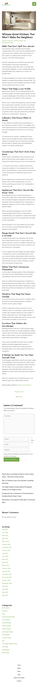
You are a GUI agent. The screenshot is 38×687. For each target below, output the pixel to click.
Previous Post (19, 392)
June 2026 (5, 532)
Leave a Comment (7, 40)
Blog (3, 614)
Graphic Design (6, 626)
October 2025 (6, 550)
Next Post (19, 397)
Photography (6, 635)
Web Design (5, 652)
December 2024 (7, 574)
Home (19, 665)
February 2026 (6, 544)
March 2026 (5, 541)
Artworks (5, 611)
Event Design (6, 620)
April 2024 (5, 595)
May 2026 (5, 535)
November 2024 (7, 577)
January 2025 (6, 571)
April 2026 (5, 538)
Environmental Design (8, 617)
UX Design (5, 647)
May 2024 (5, 592)
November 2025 (7, 547)
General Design (6, 623)
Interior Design (18, 40)
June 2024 (5, 589)
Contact (19, 681)
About (19, 668)
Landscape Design (7, 632)
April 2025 (5, 562)
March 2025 (5, 565)
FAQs (19, 671)
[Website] (16, 450)
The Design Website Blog (9, 644)
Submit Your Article (19, 677)
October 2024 (6, 580)
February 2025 (6, 568)
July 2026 (5, 529)
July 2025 (5, 553)
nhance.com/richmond (24, 385)
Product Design (6, 638)
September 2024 (7, 583)
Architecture (6, 608)
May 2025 (5, 559)
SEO (3, 641)
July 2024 (5, 586)
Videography (6, 650)
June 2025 (5, 556)
